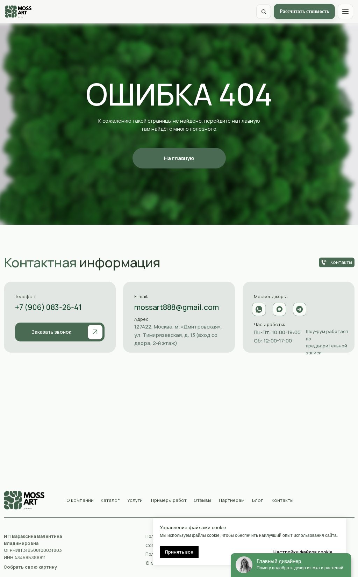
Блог (257, 500)
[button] (60, 332)
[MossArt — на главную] (18, 11)
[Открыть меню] (345, 11)
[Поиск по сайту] (263, 11)
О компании (80, 500)
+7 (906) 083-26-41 (48, 307)
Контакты (282, 500)
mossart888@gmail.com (176, 307)
